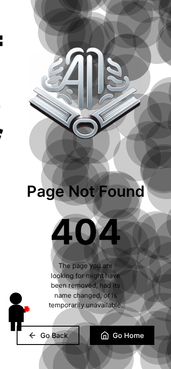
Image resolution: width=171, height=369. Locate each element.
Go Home (128, 335)
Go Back (54, 335)
